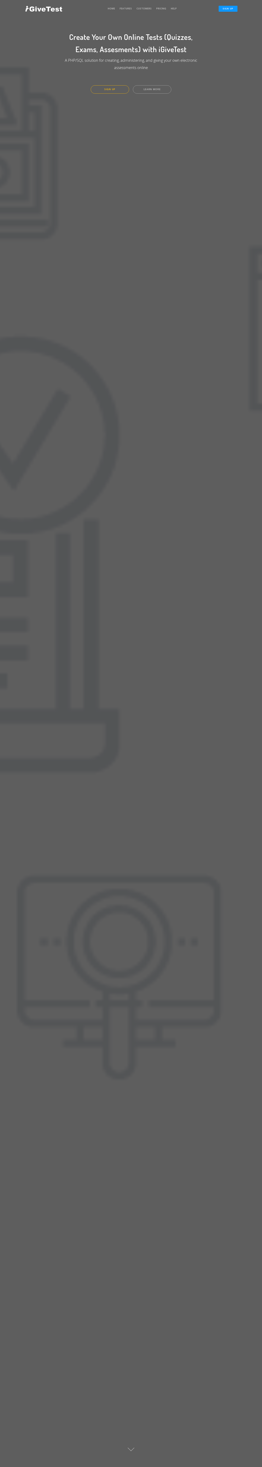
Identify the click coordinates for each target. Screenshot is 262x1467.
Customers (144, 8)
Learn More (152, 89)
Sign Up (228, 8)
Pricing (161, 8)
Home (111, 8)
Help (174, 8)
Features (126, 8)
